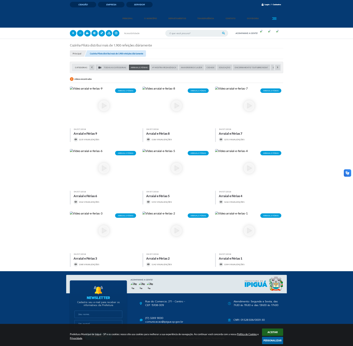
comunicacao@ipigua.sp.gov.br (164, 322)
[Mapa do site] (109, 33)
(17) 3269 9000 (154, 318)
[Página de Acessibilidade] (116, 33)
